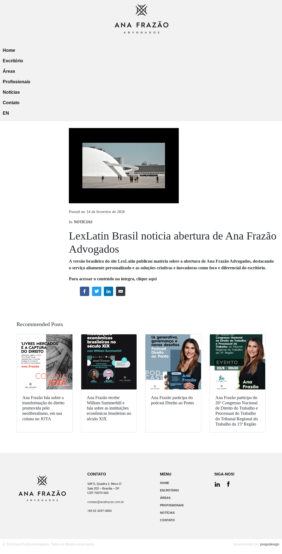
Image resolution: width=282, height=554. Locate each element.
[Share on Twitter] (96, 291)
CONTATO (167, 520)
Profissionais (16, 81)
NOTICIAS (83, 222)
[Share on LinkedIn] (108, 291)
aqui (152, 278)
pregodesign (269, 544)
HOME (164, 483)
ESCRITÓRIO (169, 490)
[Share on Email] (120, 291)
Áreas (9, 71)
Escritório (13, 60)
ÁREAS (165, 497)
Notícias (11, 92)
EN (6, 113)
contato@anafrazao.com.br (105, 502)
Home (9, 50)
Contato (11, 102)
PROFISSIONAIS (172, 505)
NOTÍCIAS (167, 512)
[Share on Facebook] (84, 291)
